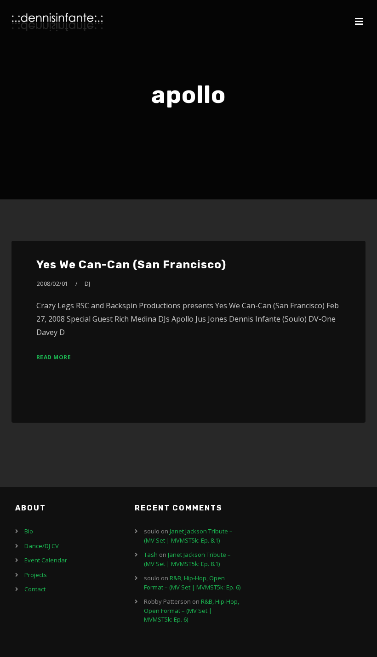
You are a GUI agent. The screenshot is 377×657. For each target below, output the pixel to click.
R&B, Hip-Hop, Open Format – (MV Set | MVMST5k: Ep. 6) (192, 582)
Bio (28, 531)
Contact (35, 589)
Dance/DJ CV (41, 546)
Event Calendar (45, 560)
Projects (35, 575)
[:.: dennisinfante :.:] (57, 22)
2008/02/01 (53, 284)
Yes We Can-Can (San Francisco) (131, 264)
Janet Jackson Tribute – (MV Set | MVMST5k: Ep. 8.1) (188, 535)
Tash (151, 554)
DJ (88, 284)
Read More (53, 357)
